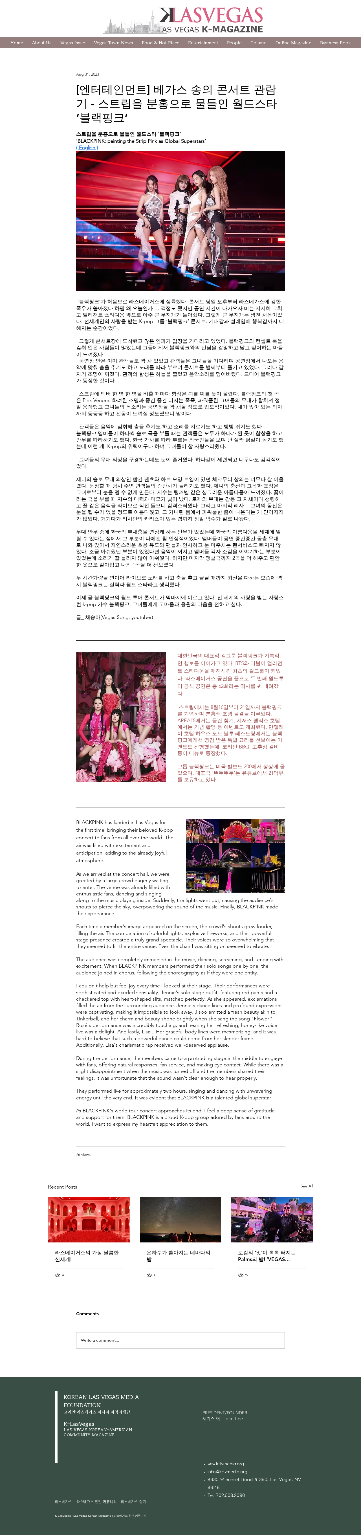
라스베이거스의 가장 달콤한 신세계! (87, 1255)
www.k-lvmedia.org (226, 1464)
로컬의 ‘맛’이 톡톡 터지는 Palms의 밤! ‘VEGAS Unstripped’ (267, 1256)
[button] (258, 42)
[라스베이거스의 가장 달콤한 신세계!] (89, 1219)
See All (307, 1186)
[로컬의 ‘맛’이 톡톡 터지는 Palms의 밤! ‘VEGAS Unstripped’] (272, 1219)
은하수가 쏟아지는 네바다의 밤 (178, 1255)
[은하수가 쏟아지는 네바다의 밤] (180, 1219)
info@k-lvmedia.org (227, 1472)
